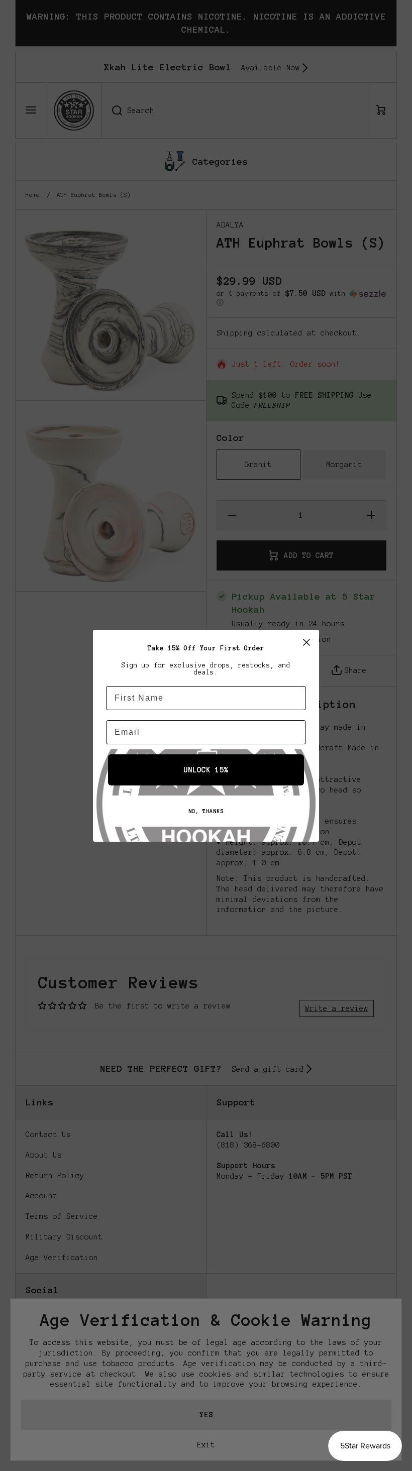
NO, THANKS (206, 811)
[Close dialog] (306, 642)
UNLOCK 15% (206, 770)
